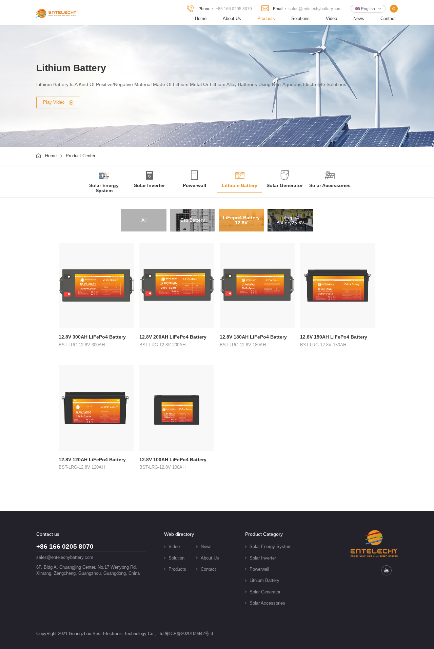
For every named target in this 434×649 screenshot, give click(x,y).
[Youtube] (386, 570)
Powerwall (259, 569)
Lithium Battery (264, 580)
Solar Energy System (271, 546)
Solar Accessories (267, 603)
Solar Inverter (263, 558)
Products (266, 18)
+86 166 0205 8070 (234, 8)
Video (331, 18)
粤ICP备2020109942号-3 (189, 633)
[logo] (56, 13)
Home (200, 18)
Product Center (80, 155)
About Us (232, 18)
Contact (388, 18)
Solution (176, 558)
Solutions (300, 18)
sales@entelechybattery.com (315, 8)
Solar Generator (265, 592)
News (358, 18)
